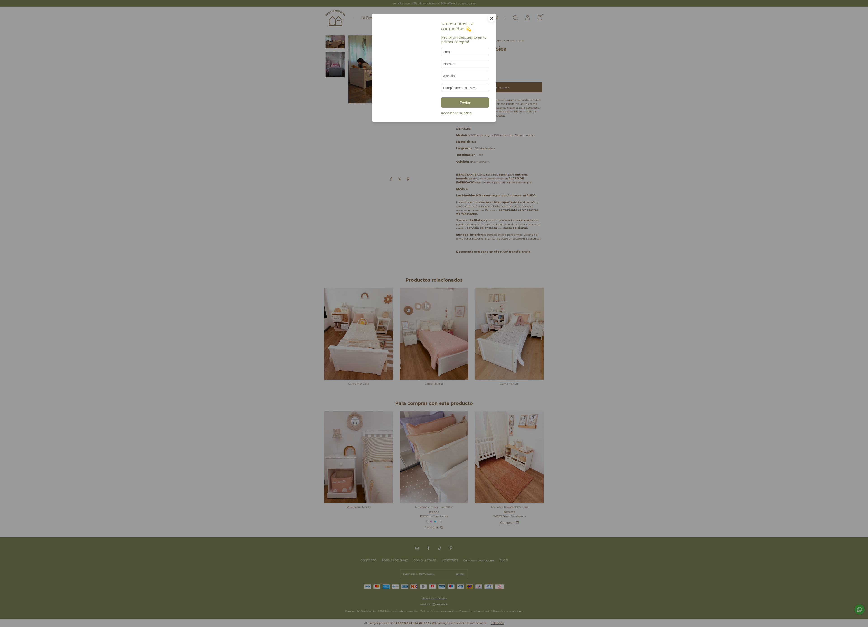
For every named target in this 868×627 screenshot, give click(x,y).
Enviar (465, 102)
